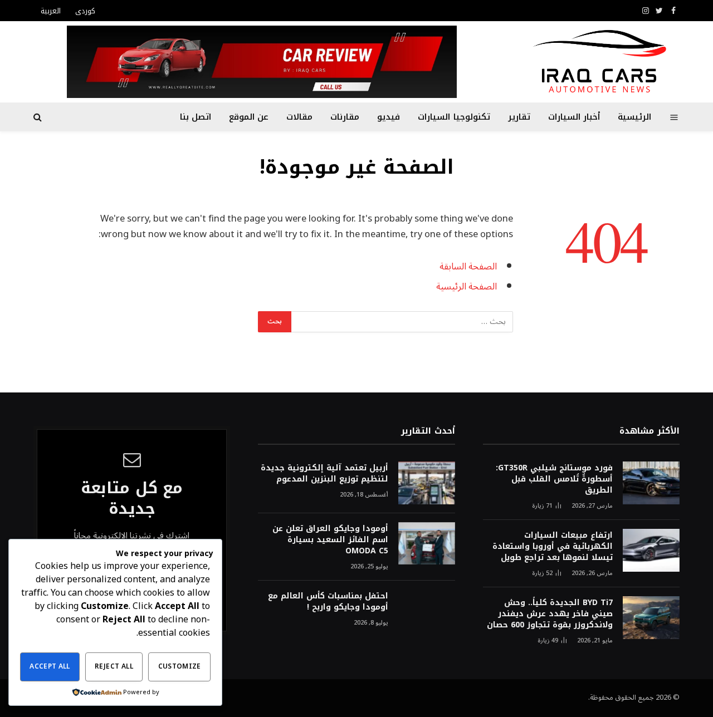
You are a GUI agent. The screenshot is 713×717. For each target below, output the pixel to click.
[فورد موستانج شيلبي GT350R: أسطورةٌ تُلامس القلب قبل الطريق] (651, 482)
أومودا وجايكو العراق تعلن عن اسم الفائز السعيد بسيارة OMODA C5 (330, 540)
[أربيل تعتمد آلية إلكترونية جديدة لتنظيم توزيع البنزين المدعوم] (426, 482)
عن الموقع (248, 117)
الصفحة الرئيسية (466, 286)
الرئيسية (634, 117)
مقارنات (344, 117)
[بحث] (38, 117)
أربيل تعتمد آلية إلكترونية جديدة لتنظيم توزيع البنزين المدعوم (324, 474)
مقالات (299, 117)
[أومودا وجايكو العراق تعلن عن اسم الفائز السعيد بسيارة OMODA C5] (426, 543)
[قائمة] (674, 117)
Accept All (50, 667)
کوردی (85, 11)
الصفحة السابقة (468, 266)
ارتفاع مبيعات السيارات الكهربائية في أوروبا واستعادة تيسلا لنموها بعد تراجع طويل (552, 546)
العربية (51, 11)
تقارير (519, 117)
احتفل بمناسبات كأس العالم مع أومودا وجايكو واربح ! (328, 602)
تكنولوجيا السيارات (454, 117)
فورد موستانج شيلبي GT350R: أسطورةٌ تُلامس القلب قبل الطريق (554, 479)
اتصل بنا (195, 117)
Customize (179, 667)
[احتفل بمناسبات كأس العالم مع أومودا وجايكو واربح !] (426, 611)
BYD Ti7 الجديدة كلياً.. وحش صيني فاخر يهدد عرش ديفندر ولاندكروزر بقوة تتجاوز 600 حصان (550, 614)
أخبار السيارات (574, 117)
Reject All (114, 667)
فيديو (388, 117)
